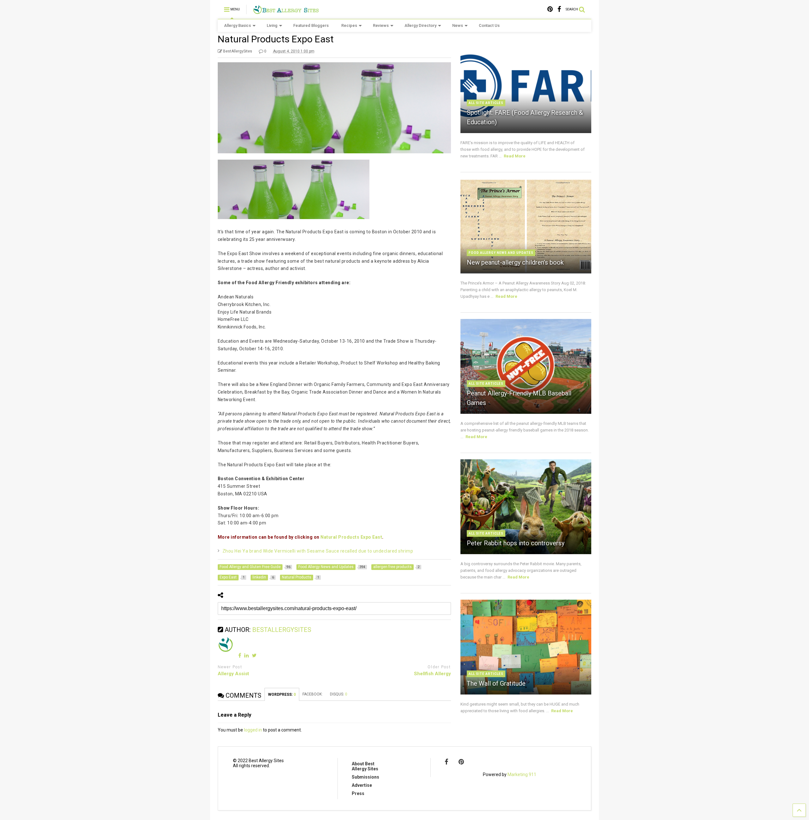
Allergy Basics (237, 25)
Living (272, 25)
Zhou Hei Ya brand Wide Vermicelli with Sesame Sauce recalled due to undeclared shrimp (317, 551)
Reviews (381, 25)
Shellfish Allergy (432, 673)
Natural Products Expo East (351, 537)
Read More (515, 156)
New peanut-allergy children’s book (515, 262)
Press (358, 793)
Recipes (349, 25)
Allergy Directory (420, 25)
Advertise (362, 785)
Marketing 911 (522, 774)
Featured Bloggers (311, 25)
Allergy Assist (233, 673)
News (457, 25)
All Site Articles (486, 103)
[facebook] (559, 9)
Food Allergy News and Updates (501, 252)
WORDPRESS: (282, 694)
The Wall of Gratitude (496, 683)
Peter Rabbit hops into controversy (515, 543)
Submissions (365, 777)
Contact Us (489, 25)
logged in (253, 729)
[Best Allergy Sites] (286, 11)
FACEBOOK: (313, 694)
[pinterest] (550, 9)
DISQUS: (338, 694)
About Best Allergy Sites (365, 766)
